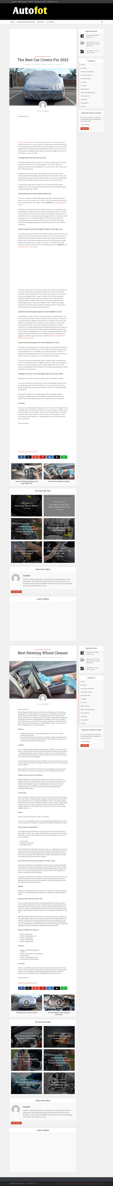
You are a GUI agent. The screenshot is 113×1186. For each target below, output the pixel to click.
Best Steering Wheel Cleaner (28, 983)
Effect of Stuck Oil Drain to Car (55, 1176)
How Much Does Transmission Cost (59, 1083)
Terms (56, 1)
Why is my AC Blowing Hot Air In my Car (26, 1083)
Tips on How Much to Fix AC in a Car (59, 552)
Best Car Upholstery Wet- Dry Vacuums (59, 528)
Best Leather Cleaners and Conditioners (26, 552)
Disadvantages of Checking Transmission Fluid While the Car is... (26, 529)
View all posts (16, 592)
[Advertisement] (42, 41)
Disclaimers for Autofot (40, 1)
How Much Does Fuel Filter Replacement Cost (59, 505)
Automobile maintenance (43, 56)
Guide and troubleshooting (25, 22)
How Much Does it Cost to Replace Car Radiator (26, 1037)
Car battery (40, 22)
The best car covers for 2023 (27, 142)
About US (14, 1)
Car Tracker (50, 22)
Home (12, 22)
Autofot (45, 64)
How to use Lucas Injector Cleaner (26, 1060)
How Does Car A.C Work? (26, 506)
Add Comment (36, 64)
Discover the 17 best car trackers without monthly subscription (93, 43)
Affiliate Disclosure (22, 1)
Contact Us (30, 1)
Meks (25, 1183)
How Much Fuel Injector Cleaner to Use (59, 1037)
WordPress (36, 1183)
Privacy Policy (50, 1)
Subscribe (84, 128)
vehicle (41, 356)
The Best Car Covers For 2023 (28, 452)
